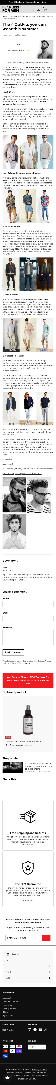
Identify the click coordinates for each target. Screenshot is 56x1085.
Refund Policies (14, 1073)
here (13, 434)
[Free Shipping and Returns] (28, 816)
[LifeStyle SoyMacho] (28, 206)
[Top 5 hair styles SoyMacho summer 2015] (14, 512)
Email (5, 613)
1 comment (7, 35)
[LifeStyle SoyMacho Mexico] (28, 58)
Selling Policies (12, 1076)
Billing (5, 1012)
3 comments (30, 771)
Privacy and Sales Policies (35, 1076)
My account (8, 1016)
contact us (7, 1005)
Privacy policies (39, 1069)
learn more (28, 900)
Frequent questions (11, 1001)
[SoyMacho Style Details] (28, 425)
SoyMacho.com (11, 63)
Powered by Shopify (26, 1079)
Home (5, 17)
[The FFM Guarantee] (28, 867)
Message (7, 627)
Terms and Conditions (35, 1073)
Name (6, 598)
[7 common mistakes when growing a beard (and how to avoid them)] (13, 767)
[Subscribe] (46, 938)
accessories (37, 432)
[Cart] (45, 9)
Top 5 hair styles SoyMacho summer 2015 (22, 473)
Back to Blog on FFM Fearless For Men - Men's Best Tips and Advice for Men (28, 680)
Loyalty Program (10, 1008)
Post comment (13, 652)
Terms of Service (18, 663)
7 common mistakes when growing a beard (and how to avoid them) (38, 766)
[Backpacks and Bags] (28, 168)
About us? (7, 998)
